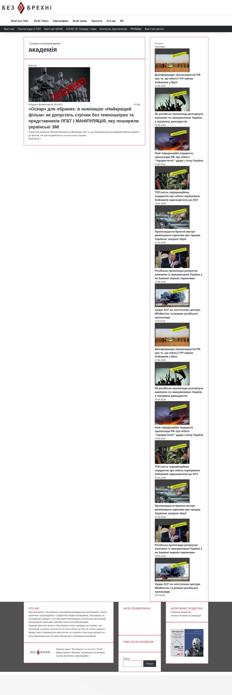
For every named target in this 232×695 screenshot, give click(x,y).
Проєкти (96, 20)
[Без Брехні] (26, 7)
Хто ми (111, 20)
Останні (159, 43)
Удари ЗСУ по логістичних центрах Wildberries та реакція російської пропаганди (177, 313)
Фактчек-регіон (154, 28)
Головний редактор (180, 612)
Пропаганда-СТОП (29, 28)
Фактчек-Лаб (19, 20)
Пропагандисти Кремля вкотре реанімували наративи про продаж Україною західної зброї (177, 235)
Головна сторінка (39, 43)
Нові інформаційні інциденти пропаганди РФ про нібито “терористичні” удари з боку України (179, 157)
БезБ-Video (41, 20)
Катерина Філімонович (40, 104)
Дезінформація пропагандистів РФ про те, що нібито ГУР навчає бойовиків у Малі (178, 78)
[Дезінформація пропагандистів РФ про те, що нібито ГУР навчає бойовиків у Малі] (172, 71)
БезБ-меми (80, 20)
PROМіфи (136, 28)
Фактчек (9, 28)
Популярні (160, 46)
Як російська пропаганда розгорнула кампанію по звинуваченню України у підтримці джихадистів (179, 117)
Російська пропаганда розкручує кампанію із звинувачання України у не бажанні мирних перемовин (178, 274)
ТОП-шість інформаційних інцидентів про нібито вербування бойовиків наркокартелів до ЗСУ (177, 196)
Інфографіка (60, 20)
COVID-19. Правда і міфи (81, 28)
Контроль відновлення (113, 28)
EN (121, 20)
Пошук (126, 658)
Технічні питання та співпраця (186, 615)
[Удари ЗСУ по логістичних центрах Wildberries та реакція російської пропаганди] (172, 306)
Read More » (35, 138)
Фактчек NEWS (53, 28)
